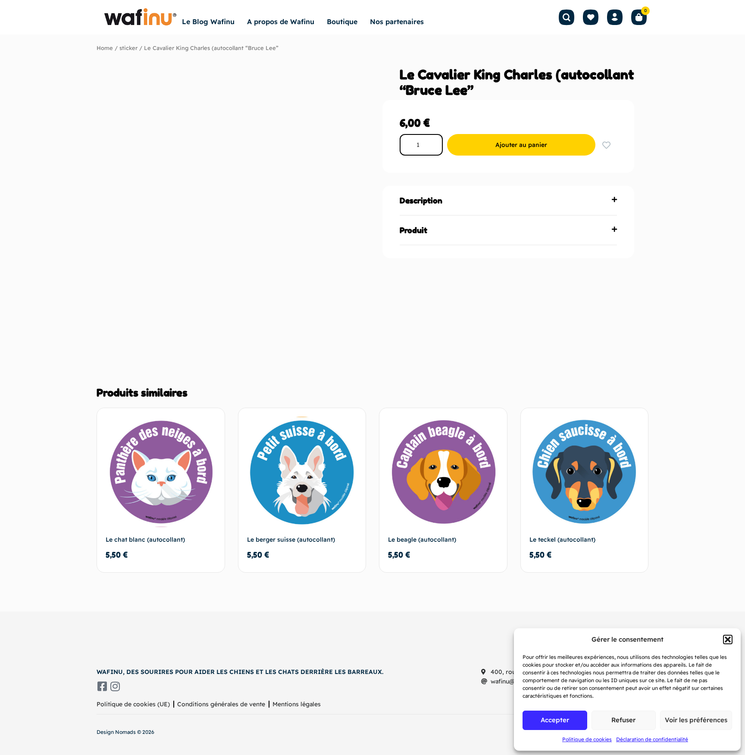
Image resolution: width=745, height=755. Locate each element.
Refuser (623, 720)
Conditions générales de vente (221, 704)
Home (105, 47)
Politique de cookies (587, 739)
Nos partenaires (397, 21)
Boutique (342, 21)
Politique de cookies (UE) (133, 704)
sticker (128, 47)
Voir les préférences (696, 720)
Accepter (555, 720)
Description (421, 200)
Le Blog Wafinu (208, 21)
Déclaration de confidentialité (652, 739)
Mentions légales (296, 704)
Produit (413, 230)
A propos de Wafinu (280, 21)
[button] (727, 639)
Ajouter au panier (521, 145)
